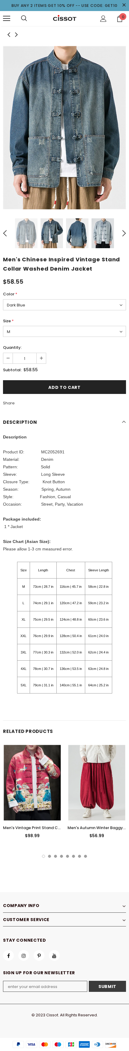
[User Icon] (103, 19)
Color (10, 294)
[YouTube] (54, 955)
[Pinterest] (39, 955)
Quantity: (12, 347)
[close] (124, 5)
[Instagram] (23, 955)
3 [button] (55, 856)
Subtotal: (12, 370)
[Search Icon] (24, 19)
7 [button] (79, 856)
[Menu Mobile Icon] (6, 18)
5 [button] (67, 856)
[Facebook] (8, 955)
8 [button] (85, 856)
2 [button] (49, 856)
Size (8, 321)
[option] (64, 127)
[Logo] (64, 18)
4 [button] (61, 856)
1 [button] (43, 856)
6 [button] (73, 856)
